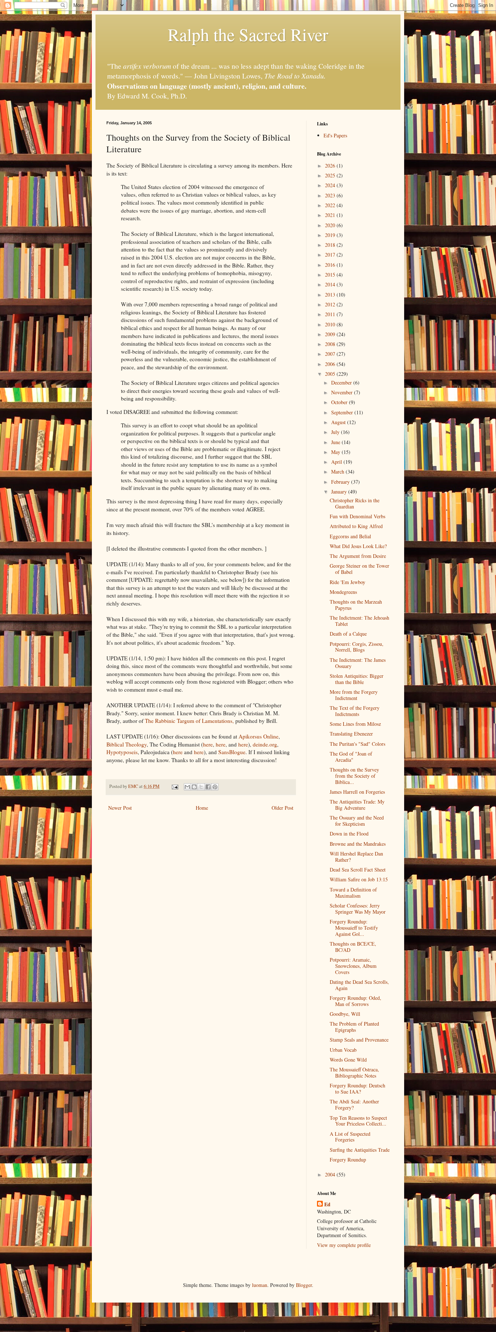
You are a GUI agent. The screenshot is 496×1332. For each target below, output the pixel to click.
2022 (331, 205)
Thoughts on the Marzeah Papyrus (356, 604)
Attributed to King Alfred (356, 526)
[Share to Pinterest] (215, 786)
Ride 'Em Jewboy (347, 582)
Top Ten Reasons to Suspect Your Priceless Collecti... (358, 1120)
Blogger (304, 1284)
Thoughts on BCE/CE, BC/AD (353, 946)
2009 (331, 334)
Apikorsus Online (259, 736)
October (340, 402)
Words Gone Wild (348, 1059)
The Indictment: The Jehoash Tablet (359, 620)
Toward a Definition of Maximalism (353, 892)
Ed (327, 1204)
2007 (331, 353)
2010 (331, 324)
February (341, 481)
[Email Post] (174, 786)
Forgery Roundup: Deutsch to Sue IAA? (357, 1088)
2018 (331, 244)
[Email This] (187, 786)
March (338, 471)
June (336, 442)
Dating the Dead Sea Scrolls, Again (359, 984)
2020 (331, 225)
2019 (331, 235)
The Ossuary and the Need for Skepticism (357, 820)
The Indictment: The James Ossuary (358, 662)
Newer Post (120, 807)
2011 (331, 314)
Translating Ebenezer (351, 733)
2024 (331, 185)
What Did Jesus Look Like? (358, 546)
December (342, 382)
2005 (331, 373)
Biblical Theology (126, 744)
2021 (331, 215)
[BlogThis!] (194, 786)
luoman (259, 1284)
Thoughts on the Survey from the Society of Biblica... (354, 775)
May (336, 451)
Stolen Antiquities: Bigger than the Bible (356, 678)
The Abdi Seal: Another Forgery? (354, 1104)
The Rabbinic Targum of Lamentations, (189, 720)
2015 (331, 274)
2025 (331, 175)
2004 (331, 1174)
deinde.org (265, 744)
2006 (331, 364)
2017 (331, 254)
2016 (331, 264)
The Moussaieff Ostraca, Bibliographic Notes (354, 1072)
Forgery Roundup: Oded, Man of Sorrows (355, 1000)
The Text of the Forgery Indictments (354, 710)
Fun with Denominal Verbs (357, 516)
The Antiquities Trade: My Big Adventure (357, 804)
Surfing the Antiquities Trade (360, 1149)
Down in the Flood (349, 833)
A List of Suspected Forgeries (350, 1136)
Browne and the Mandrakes (358, 843)
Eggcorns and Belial (350, 536)
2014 (331, 284)
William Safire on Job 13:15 (359, 879)
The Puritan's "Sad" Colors (357, 743)
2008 (331, 344)
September (342, 412)
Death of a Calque (348, 633)
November (342, 392)
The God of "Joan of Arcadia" (351, 756)
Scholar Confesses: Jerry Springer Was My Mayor (358, 908)
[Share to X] (201, 786)
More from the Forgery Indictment (354, 694)
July (336, 431)
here (208, 744)
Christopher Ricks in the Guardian (354, 503)
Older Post (282, 807)
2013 (331, 294)
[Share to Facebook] (208, 786)
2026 (331, 165)
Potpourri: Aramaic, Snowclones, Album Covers (353, 965)
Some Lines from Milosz (355, 723)
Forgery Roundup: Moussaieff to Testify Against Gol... (354, 927)
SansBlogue (231, 752)
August (339, 422)
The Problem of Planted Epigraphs (354, 1026)
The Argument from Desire (358, 555)
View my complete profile (344, 1245)
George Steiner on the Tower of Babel (359, 568)
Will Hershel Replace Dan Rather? (356, 856)
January (339, 491)
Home (202, 807)
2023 (331, 195)
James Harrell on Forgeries (357, 791)
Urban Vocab (343, 1049)
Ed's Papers (335, 135)
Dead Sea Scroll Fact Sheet (358, 869)
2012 (331, 304)
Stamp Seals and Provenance (359, 1039)
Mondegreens (343, 591)
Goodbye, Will (345, 1013)
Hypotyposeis (122, 752)
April (337, 461)
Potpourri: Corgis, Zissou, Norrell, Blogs (356, 646)
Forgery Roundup (348, 1159)
